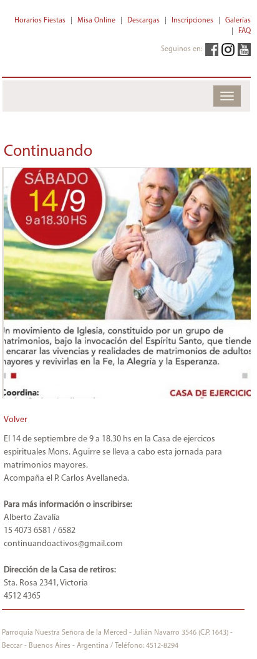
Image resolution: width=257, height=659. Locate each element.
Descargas (143, 20)
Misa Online (96, 20)
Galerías (238, 20)
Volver (15, 420)
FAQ (244, 31)
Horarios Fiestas (39, 20)
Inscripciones (192, 20)
